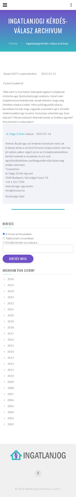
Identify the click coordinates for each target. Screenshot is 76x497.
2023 (10, 297)
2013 (10, 357)
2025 (10, 285)
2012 (10, 363)
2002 (10, 424)
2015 (10, 345)
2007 (10, 394)
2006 (10, 400)
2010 (10, 375)
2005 (10, 406)
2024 (10, 291)
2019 (10, 321)
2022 (10, 303)
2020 (10, 315)
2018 (10, 327)
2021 (10, 309)
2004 (10, 412)
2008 (10, 388)
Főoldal (13, 43)
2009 (10, 381)
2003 (10, 418)
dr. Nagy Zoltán (15, 133)
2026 (10, 279)
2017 (10, 333)
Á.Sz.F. (57, 488)
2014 (10, 351)
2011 (10, 369)
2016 (10, 339)
